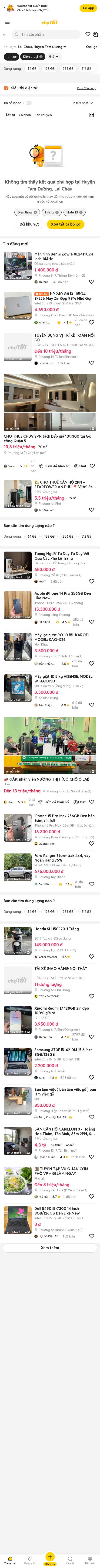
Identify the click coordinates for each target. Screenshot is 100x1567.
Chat (82, 466)
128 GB (49, 69)
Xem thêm (50, 1247)
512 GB (86, 69)
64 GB (32, 69)
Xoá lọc (91, 47)
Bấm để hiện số (56, 466)
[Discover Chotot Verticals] (7, 22)
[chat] (95, 34)
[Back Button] (4, 34)
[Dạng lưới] (91, 115)
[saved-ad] (88, 34)
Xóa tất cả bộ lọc (65, 224)
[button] (4, 8)
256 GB (68, 69)
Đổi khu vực (29, 224)
